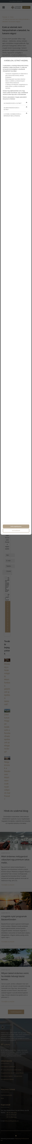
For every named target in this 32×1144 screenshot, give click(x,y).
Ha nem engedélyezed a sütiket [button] (11, 108)
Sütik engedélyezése (16, 526)
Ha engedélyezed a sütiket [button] (13, 103)
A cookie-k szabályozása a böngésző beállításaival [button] (12, 115)
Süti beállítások (16, 530)
